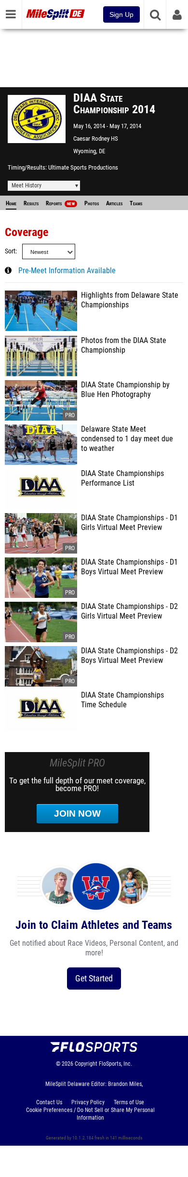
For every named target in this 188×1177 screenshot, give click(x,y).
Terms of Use (129, 1102)
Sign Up (121, 14)
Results (31, 203)
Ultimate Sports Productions (83, 167)
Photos (91, 203)
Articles (114, 203)
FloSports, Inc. (115, 1063)
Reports (60, 203)
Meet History (26, 185)
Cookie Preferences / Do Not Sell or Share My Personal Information (90, 1114)
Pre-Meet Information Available (67, 270)
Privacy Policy (88, 1102)
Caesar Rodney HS (95, 138)
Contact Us (49, 1102)
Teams (136, 203)
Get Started (94, 978)
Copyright (86, 1063)
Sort (10, 251)
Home (11, 203)
